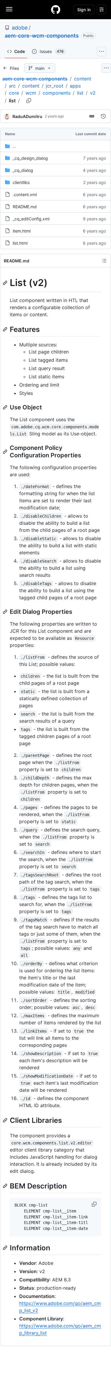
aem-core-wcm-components (42, 36)
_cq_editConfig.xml (31, 218)
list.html (20, 243)
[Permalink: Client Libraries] (5, 1120)
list (80, 93)
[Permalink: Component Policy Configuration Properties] (5, 452)
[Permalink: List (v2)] (5, 283)
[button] (95, 1204)
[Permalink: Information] (5, 1248)
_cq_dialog (23, 170)
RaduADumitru (27, 116)
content (82, 79)
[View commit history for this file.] (103, 116)
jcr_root (54, 86)
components (56, 93)
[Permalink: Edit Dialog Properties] (5, 612)
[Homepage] (55, 9)
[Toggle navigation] (9, 9)
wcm (30, 93)
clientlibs (21, 182)
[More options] (106, 68)
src (12, 86)
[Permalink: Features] (5, 329)
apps (75, 86)
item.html (21, 230)
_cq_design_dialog (30, 158)
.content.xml (25, 194)
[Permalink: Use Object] (5, 407)
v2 (93, 93)
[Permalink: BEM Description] (5, 1186)
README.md (25, 206)
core (14, 93)
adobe (20, 28)
